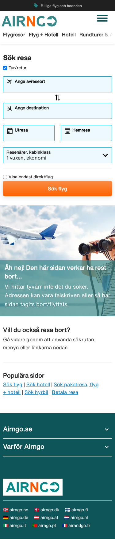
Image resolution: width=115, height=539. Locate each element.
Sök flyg (57, 188)
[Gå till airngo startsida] (29, 20)
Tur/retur (17, 68)
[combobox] (61, 87)
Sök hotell (38, 384)
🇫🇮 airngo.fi (76, 510)
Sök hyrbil (36, 392)
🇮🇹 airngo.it (14, 525)
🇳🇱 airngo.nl (76, 517)
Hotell (69, 34)
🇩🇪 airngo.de (15, 517)
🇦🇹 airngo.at (46, 517)
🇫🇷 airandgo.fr (76, 525)
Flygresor (14, 34)
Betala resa (65, 392)
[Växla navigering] (102, 18)
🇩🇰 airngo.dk (46, 510)
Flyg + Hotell (43, 34)
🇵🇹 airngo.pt (44, 525)
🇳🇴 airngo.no (15, 510)
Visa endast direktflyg (31, 177)
